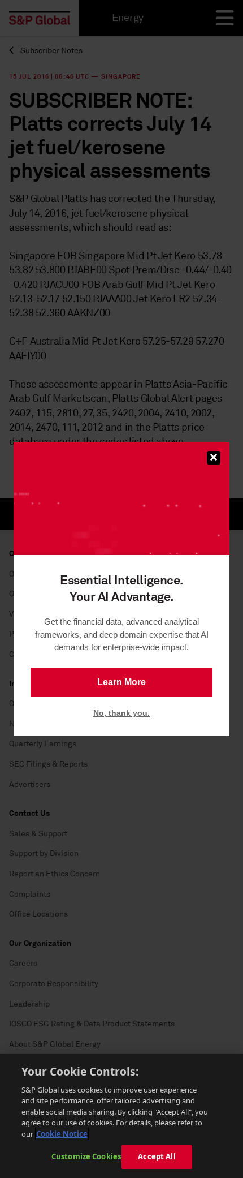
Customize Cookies (86, 1156)
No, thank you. (121, 712)
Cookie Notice (62, 1134)
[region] (121, 1116)
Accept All (156, 1156)
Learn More (121, 682)
